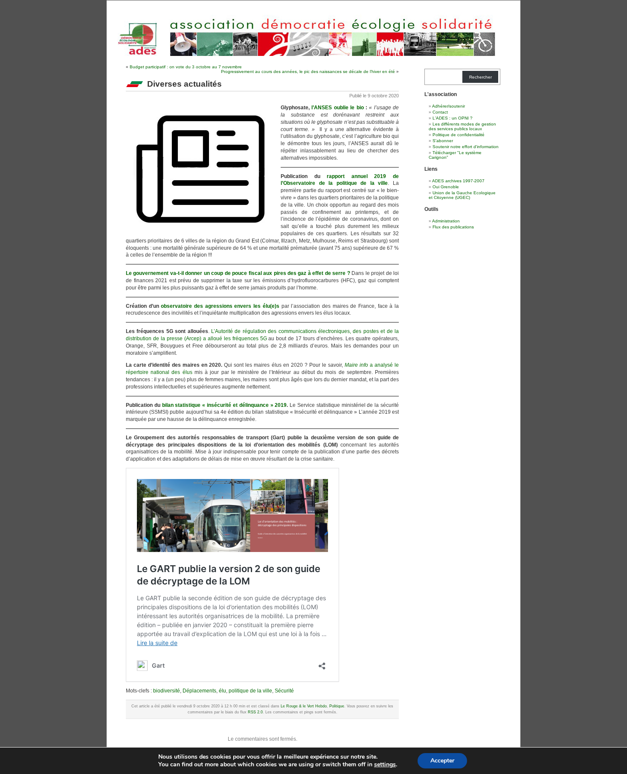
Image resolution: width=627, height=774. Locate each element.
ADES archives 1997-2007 (458, 180)
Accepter (442, 760)
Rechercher (480, 77)
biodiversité (166, 691)
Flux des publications (453, 227)
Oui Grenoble (446, 186)
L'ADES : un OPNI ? (453, 118)
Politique (336, 706)
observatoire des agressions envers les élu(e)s (220, 306)
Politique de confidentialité (459, 134)
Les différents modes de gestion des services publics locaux (462, 126)
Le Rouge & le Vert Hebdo (304, 706)
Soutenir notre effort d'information (466, 146)
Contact (440, 112)
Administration (446, 221)
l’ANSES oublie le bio (337, 108)
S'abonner (443, 140)
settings (385, 764)
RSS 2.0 (255, 712)
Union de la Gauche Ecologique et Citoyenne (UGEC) (462, 195)
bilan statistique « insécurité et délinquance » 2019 (224, 405)
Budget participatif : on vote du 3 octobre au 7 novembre (186, 66)
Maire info (356, 365)
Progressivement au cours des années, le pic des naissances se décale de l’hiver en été (308, 71)
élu (222, 691)
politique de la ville (250, 691)
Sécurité (284, 691)
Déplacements (199, 691)
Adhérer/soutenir (448, 106)
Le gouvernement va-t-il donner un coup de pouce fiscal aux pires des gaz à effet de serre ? (238, 273)
